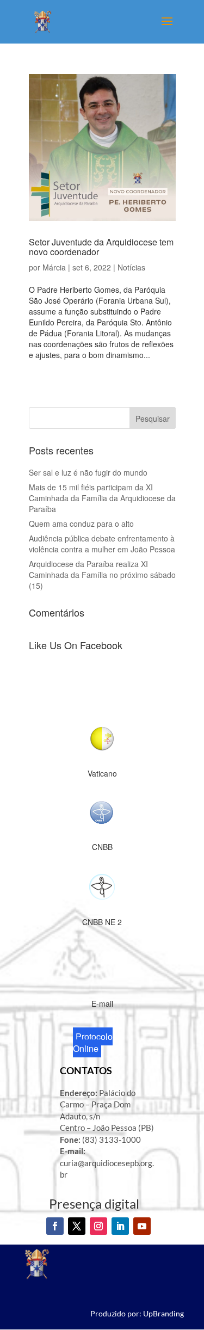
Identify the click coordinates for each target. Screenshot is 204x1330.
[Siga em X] (76, 1226)
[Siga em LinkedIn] (120, 1226)
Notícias (131, 267)
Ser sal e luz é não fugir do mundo (88, 472)
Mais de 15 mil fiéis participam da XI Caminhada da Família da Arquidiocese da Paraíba (102, 498)
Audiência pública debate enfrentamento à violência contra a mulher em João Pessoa (102, 544)
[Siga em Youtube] (142, 1226)
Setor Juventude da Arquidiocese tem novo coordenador (101, 247)
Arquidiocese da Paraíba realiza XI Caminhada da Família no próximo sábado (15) (102, 574)
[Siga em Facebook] (55, 1226)
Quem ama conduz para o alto (81, 523)
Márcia (54, 267)
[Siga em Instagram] (98, 1226)
